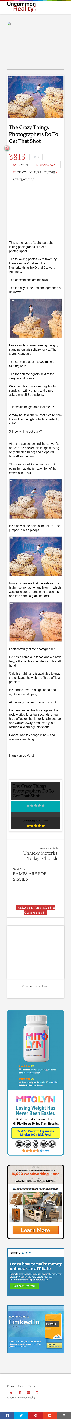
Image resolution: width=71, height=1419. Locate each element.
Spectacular (24, 180)
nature (35, 172)
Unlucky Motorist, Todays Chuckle (40, 856)
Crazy (22, 172)
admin (22, 165)
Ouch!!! (49, 172)
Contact (32, 1386)
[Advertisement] (35, 211)
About (21, 1386)
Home (10, 1386)
